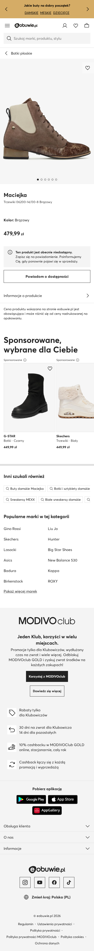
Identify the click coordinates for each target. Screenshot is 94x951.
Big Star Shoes (60, 549)
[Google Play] (31, 799)
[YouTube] (39, 882)
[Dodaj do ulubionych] (88, 67)
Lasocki (10, 549)
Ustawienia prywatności (54, 924)
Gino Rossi (12, 528)
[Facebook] (54, 882)
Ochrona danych (47, 943)
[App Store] (63, 799)
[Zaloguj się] (64, 25)
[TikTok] (68, 882)
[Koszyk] (86, 25)
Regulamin (25, 924)
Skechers (11, 539)
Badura (10, 570)
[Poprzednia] (6, 9)
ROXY (53, 581)
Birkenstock (13, 581)
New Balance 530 (62, 560)
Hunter (54, 539)
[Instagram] (25, 882)
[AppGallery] (47, 810)
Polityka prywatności (45, 930)
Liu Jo (53, 528)
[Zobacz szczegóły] (87, 295)
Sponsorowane (13, 360)
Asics (8, 560)
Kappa (53, 570)
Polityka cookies (72, 937)
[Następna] (87, 9)
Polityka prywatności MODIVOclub (31, 937)
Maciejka (15, 195)
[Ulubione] (75, 25)
